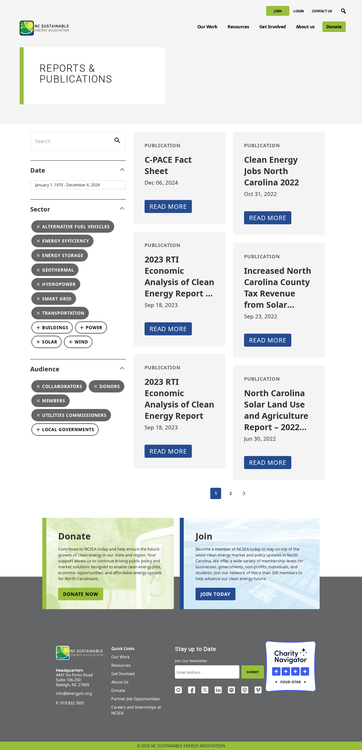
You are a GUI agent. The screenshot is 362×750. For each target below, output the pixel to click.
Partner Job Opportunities (135, 698)
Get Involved (272, 27)
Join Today (215, 594)
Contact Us (322, 11)
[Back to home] (79, 653)
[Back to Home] (44, 28)
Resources (238, 27)
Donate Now (80, 594)
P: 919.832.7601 (70, 703)
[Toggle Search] (342, 10)
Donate (334, 27)
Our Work (207, 27)
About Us (120, 682)
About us (305, 27)
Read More (168, 206)
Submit (253, 672)
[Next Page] (244, 493)
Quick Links (122, 648)
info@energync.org (74, 693)
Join (277, 11)
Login (298, 11)
